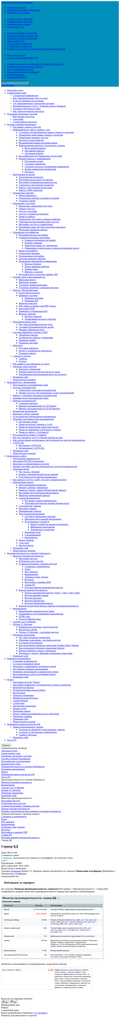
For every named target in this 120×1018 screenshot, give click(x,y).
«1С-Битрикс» (41, 1013)
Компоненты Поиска (23, 687)
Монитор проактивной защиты (34, 495)
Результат (29, 172)
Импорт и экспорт (34, 272)
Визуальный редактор (24, 174)
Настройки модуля (28, 558)
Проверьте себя (20, 377)
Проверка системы (28, 295)
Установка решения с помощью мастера (38, 287)
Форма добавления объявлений (40, 169)
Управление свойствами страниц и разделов (41, 135)
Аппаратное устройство (42, 529)
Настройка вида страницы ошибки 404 (38, 274)
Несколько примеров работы (33, 229)
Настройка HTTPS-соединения (28, 461)
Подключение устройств (37, 521)
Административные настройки (34, 237)
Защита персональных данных (28, 727)
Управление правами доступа (33, 137)
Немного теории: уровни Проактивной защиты (42, 490)
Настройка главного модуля (27, 127)
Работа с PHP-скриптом (30, 190)
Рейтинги (18, 345)
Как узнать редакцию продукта (28, 111)
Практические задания (24, 379)
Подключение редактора (31, 177)
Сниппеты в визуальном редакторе (36, 185)
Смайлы (23, 358)
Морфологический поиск (25, 698)
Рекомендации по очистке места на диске (39, 372)
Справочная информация (25, 95)
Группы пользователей (24, 387)
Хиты (27, 569)
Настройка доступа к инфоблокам (36, 224)
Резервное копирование (19, 658)
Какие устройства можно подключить (49, 524)
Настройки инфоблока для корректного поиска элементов (42, 685)
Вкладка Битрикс (33, 598)
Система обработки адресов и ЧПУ (30, 332)
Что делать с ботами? (29, 471)
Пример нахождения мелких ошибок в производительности (49, 606)
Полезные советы (21, 711)
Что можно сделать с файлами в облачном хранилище (45, 653)
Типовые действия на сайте (27, 108)
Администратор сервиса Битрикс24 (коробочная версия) (35, 64)
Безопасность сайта (16, 456)
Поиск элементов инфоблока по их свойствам (36, 714)
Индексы (29, 579)
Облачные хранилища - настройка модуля (39, 640)
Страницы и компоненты (37, 566)
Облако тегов (19, 708)
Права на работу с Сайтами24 (33, 432)
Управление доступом (24, 203)
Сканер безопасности (29, 498)
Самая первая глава (16, 93)
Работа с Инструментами (25, 290)
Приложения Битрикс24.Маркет (23, 72)
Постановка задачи (34, 161)
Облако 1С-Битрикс (23, 624)
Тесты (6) (11, 740)
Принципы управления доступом (35, 206)
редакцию (16, 871)
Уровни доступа (27, 208)
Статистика (18, 703)
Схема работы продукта (25, 122)
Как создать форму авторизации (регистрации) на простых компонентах (49, 440)
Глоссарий (18, 119)
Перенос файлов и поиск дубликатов (37, 650)
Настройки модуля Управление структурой (40, 156)
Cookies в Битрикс (28, 735)
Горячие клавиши (33, 243)
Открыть (6, 745)
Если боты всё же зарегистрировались (38, 477)
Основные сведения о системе (22, 114)
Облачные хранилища (24, 635)
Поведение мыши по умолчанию (41, 245)
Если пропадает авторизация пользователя (34, 416)
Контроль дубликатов (29, 369)
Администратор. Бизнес (19, 24)
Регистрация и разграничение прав (30, 385)
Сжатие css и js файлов (24, 621)
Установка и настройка (18, 12)
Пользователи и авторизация (21, 382)
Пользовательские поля (24, 322)
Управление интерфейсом (26, 232)
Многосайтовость (16, 41)
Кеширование (31, 574)
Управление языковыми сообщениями (38, 261)
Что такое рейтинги (28, 348)
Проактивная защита (23, 482)
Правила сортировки (23, 695)
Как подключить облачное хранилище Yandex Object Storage (49, 645)
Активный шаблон (34, 153)
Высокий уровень (28, 508)
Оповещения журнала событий (40, 319)
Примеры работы (27, 353)
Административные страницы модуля (38, 564)
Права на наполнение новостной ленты (38, 427)
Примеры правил (27, 340)
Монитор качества (28, 303)
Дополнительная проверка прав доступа (39, 222)
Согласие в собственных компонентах (38, 732)
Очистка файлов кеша (30, 619)
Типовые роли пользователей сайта (30, 398)
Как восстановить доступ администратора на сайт (38, 437)
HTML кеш (24, 616)
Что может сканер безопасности (40, 500)
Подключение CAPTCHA (31, 448)
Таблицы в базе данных (36, 577)
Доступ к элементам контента (33, 214)
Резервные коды (33, 532)
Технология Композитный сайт (22, 35)
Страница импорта (28, 403)
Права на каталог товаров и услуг (36, 424)
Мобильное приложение (42, 527)
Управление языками (29, 253)
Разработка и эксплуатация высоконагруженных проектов (36, 49)
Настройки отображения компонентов (38, 182)
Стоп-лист (24, 543)
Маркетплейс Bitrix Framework (22, 38)
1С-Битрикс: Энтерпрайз (19, 46)
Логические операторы (24, 706)
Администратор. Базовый (20, 19)
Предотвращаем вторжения (32, 485)
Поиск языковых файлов (37, 266)
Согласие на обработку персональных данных (42, 729)
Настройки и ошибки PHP (38, 582)
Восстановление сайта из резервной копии (34, 674)
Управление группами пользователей (37, 390)
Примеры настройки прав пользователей (33, 419)
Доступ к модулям (28, 211)
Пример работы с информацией (34, 158)
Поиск (10, 679)
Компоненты (31, 537)
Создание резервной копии (26, 664)
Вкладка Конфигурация (36, 595)
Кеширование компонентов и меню (36, 611)
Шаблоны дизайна (28, 282)
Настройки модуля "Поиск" (27, 682)
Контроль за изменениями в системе (31, 464)
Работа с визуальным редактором (35, 187)
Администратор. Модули (19, 21)
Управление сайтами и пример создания (39, 198)
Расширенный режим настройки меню (38, 143)
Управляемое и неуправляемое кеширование (41, 614)
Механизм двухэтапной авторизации (43, 519)
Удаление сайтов (27, 201)
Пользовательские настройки (33, 235)
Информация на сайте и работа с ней (31, 129)
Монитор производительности (28, 556)
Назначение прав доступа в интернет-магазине (42, 227)
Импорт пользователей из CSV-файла (37, 406)
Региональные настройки (31, 256)
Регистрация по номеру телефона (29, 435)
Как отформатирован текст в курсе (30, 98)
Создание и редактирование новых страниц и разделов (46, 132)
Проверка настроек (28, 343)
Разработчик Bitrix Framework (22, 33)
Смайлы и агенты (22, 356)
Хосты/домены (26, 545)
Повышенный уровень (30, 511)
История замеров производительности (44, 587)
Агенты (22, 361)
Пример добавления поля (31, 329)
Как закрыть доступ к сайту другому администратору (39, 479)
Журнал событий (27, 314)
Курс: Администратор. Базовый (17, 2)
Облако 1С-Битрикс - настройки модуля (39, 632)
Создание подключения (30, 642)
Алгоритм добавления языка (33, 285)
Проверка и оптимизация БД (33, 311)
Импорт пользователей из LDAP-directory (39, 408)
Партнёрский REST (17, 77)
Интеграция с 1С (15, 27)
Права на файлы (27, 216)
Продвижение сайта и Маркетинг (24, 10)
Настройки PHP (27, 308)
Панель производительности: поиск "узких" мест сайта (52, 593)
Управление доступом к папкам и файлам (39, 219)
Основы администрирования (21, 124)
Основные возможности (25, 661)
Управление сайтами (23, 193)
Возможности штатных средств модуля (38, 627)
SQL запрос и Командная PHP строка (37, 306)
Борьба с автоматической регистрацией (38, 474)
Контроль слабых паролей (26, 414)
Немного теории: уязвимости (33, 487)
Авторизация (7, 85)
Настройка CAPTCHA (30, 445)
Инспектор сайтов (28, 629)
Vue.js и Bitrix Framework (19, 43)
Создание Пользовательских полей (36, 327)
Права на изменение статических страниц (40, 429)
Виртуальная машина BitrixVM (22, 58)
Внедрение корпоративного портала (25, 66)
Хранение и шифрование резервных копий (34, 666)
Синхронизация (33, 535)
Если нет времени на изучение (28, 101)
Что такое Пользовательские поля (35, 324)
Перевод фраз (31, 269)
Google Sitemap (20, 700)
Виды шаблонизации (35, 148)
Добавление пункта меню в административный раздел (52, 248)
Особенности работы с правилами (36, 337)
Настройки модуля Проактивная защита (39, 493)
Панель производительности (33, 590)
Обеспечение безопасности (26, 458)
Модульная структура (23, 116)
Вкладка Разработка (34, 600)
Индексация (19, 692)
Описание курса (15, 90)
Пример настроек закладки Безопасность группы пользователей (45, 466)
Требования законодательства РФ (23, 724)
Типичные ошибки (22, 716)
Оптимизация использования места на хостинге (43, 374)
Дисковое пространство (25, 366)
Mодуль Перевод (33, 264)
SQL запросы (31, 571)
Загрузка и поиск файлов (31, 140)
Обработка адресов (28, 335)
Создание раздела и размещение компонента (47, 166)
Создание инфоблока (35, 164)
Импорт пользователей (24, 400)
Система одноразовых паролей (40, 516)
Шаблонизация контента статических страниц (42, 145)
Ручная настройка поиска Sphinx (29, 690)
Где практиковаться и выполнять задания (33, 103)
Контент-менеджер (16, 7)
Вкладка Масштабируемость (39, 603)
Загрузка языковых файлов (32, 258)
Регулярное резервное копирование (30, 669)
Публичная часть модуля (31, 561)
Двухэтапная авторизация (31, 514)
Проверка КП (31, 300)
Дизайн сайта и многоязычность (29, 277)
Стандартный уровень (30, 506)
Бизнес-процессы (15, 74)
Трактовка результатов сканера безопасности (47, 503)
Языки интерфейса (28, 250)
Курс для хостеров (16, 55)
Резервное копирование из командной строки (35, 671)
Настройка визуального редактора (36, 179)
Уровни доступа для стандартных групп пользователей (46, 393)
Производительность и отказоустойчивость (28, 553)
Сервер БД (30, 585)
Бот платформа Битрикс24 (20, 69)
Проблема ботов (21, 469)
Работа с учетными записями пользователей (35, 395)
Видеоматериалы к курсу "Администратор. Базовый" (39, 106)
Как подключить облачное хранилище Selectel (42, 648)
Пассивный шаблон (34, 151)
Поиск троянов (26, 540)
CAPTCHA (18, 443)
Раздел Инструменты (29, 293)
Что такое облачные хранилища (34, 637)
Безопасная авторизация (25, 411)
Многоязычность (27, 279)
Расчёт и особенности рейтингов (35, 350)
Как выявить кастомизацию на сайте (31, 364)
